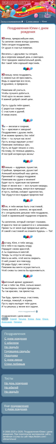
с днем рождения (16, 409)
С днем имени (13, 359)
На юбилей (11, 387)
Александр (7, 322)
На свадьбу (11, 347)
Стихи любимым (14, 363)
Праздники (11, 355)
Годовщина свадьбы (17, 351)
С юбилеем (11, 342)
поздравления (20, 405)
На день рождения (16, 383)
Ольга (45, 319)
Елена (31, 319)
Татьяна (22, 319)
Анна (38, 319)
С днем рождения (15, 338)
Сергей (13, 319)
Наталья (18, 322)
